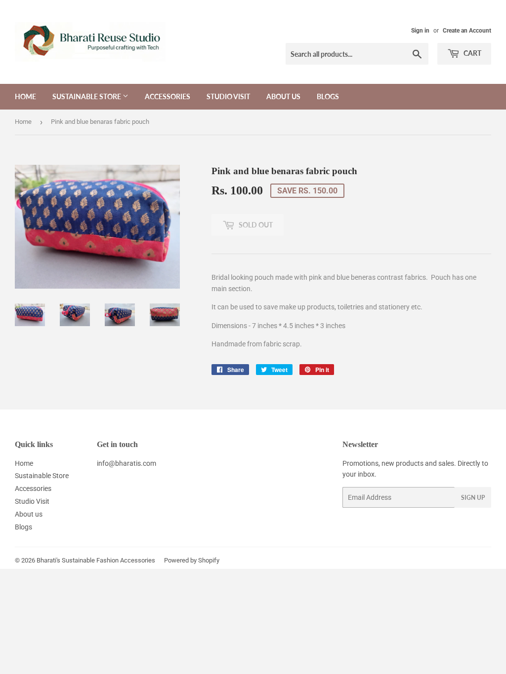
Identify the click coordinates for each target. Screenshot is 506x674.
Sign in (420, 30)
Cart (471, 53)
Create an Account (467, 30)
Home (25, 96)
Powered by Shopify (191, 560)
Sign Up (473, 497)
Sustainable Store (87, 96)
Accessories (167, 96)
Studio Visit (228, 96)
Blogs (328, 96)
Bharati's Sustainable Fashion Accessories (96, 560)
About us (283, 96)
